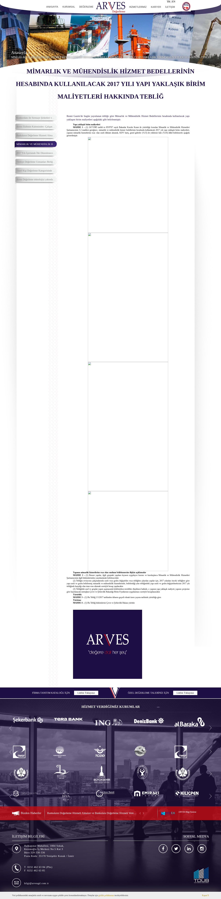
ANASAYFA (52, 7)
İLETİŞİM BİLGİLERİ (28, 836)
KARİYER (156, 7)
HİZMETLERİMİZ (138, 7)
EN (173, 1)
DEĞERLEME (86, 7)
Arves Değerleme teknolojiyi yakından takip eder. (36, 179)
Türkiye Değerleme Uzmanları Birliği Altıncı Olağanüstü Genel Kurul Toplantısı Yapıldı (36, 162)
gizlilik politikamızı (106, 895)
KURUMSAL (69, 7)
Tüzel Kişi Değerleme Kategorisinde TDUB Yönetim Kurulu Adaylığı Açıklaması (36, 170)
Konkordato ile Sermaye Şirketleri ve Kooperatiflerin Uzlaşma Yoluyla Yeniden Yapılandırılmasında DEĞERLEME (36, 118)
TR (168, 1)
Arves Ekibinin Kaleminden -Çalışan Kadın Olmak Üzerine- (36, 126)
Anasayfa (19, 52)
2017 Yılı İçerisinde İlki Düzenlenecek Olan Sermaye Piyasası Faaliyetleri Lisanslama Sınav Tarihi (36, 153)
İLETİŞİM (170, 7)
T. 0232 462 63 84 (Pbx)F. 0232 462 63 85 (38, 869)
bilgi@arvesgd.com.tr (36, 883)
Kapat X (205, 895)
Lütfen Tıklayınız (86, 693)
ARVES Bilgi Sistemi (187, 812)
